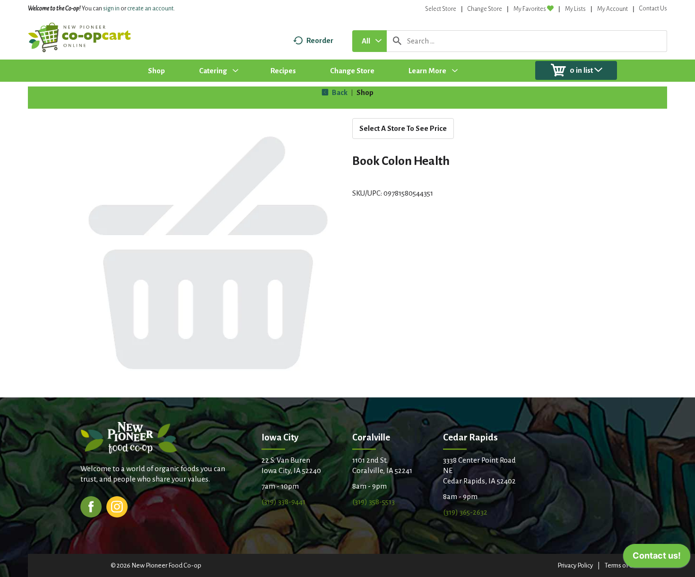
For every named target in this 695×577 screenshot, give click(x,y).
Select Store (440, 9)
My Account (612, 9)
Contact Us (653, 8)
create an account (150, 8)
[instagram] (117, 506)
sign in (111, 8)
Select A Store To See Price (403, 128)
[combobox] (369, 41)
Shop (365, 92)
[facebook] (91, 506)
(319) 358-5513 (373, 502)
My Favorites (529, 9)
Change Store (485, 9)
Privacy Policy (575, 565)
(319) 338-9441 (283, 502)
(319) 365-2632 (465, 512)
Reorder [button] (319, 40)
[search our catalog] (397, 41)
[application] (656, 558)
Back (339, 92)
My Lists (575, 9)
